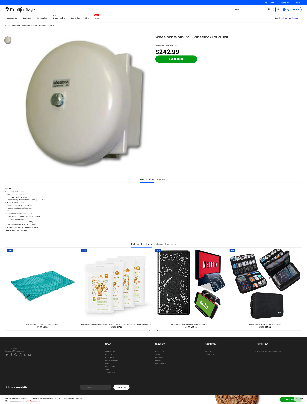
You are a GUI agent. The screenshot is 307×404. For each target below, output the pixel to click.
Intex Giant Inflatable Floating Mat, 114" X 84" (42, 324)
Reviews (162, 179)
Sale (107, 369)
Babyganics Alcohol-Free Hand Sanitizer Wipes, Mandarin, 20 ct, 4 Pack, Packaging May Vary (117, 324)
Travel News (110, 372)
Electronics (109, 357)
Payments (159, 357)
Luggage (108, 354)
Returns (158, 360)
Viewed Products (166, 244)
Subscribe (121, 387)
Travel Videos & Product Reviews (268, 351)
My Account (269, 3)
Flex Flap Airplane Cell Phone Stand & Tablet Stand (190, 324)
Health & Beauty (111, 360)
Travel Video (210, 354)
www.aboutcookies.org (31, 401)
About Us (208, 351)
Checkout (298, 3)
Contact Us (159, 351)
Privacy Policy (160, 363)
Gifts (107, 363)
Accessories (110, 351)
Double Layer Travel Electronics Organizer (265, 324)
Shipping (158, 354)
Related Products (141, 244)
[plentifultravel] (20, 12)
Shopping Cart (284, 3)
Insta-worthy (110, 366)
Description (147, 179)
